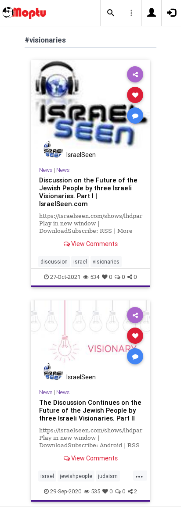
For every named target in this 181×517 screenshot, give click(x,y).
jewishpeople (76, 476)
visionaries (106, 261)
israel (80, 261)
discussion (54, 261)
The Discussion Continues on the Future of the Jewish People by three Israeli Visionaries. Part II (90, 410)
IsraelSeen (81, 155)
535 (95, 491)
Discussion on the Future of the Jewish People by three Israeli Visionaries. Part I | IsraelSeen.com (88, 192)
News (45, 170)
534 (95, 277)
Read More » (90, 104)
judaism (108, 476)
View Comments (94, 244)
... (139, 475)
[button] (111, 13)
